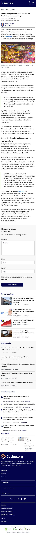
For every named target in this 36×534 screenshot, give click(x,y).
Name (3, 259)
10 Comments (26, 407)
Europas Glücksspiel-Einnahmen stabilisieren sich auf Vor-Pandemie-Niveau (23, 311)
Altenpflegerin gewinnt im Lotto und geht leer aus (15, 357)
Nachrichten (4, 9)
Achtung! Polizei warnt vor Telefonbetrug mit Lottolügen (19, 404)
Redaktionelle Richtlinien (7, 515)
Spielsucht (3, 521)
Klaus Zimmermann (6, 360)
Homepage (4, 470)
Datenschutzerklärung (7, 511)
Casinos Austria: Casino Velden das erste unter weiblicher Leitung (7, 440)
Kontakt (3, 477)
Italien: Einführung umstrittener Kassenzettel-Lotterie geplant (29, 442)
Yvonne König (6, 430)
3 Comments (23, 430)
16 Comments (26, 401)
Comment (4, 239)
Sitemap (3, 518)
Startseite (3, 505)
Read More (8, 26)
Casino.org (19, 532)
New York (21, 191)
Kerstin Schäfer (9, 24)
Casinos (12, 9)
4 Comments (24, 415)
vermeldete (8, 36)
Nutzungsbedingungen (7, 508)
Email (3, 268)
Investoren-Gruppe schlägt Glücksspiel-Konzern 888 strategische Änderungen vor (23, 333)
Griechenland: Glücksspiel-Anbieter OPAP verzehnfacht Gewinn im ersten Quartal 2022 (23, 300)
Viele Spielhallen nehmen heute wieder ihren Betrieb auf (17, 382)
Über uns (3, 474)
